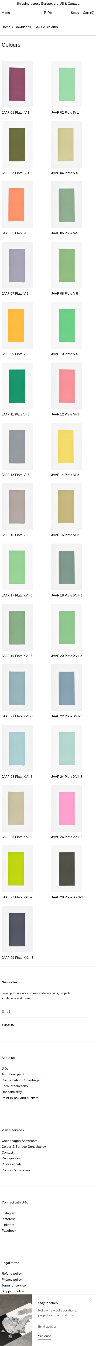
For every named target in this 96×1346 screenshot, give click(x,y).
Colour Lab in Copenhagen (21, 1080)
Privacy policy (12, 1279)
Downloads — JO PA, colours (36, 27)
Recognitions (11, 1158)
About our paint (13, 1074)
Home (6, 27)
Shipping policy (13, 1291)
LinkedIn (8, 1225)
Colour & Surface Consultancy (24, 1146)
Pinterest (8, 1219)
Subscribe (8, 1024)
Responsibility (12, 1092)
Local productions (15, 1086)
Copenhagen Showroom (20, 1141)
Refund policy (12, 1273)
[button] (76, 12)
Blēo (48, 12)
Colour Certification (16, 1170)
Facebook (9, 1230)
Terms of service (14, 1285)
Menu (6, 12)
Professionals (11, 1164)
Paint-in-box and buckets (20, 1098)
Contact (7, 1152)
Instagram (9, 1213)
